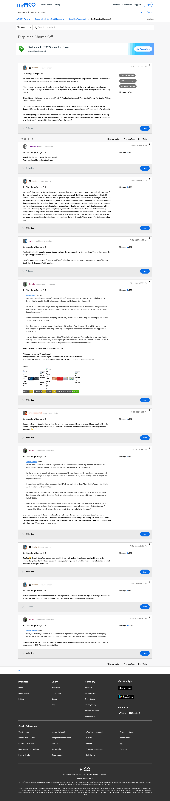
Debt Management (127, 75)
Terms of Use (90, 693)
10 (128, 625)
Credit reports (57, 755)
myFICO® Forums (38, 12)
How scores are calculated (28, 749)
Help (140, 12)
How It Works (46, 4)
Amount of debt (58, 732)
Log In (148, 4)
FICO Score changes (128, 81)
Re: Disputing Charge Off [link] (101, 19)
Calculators (90, 755)
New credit (56, 749)
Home (20, 687)
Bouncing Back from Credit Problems (49, 19)
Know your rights (126, 732)
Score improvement (128, 86)
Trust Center (90, 699)
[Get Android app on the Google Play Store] (126, 696)
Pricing (57, 4)
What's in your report (94, 732)
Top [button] (21, 670)
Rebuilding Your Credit (77, 19)
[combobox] (93, 27)
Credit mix (56, 743)
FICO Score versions (26, 743)
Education (116, 4)
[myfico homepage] (27, 5)
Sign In (149, 12)
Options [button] (150, 19)
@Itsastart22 (31, 295)
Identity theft (125, 737)
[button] (149, 64)
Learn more (107, 784)
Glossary (123, 749)
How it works (23, 693)
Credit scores (23, 732)
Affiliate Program (92, 710)
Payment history (24, 755)
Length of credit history (61, 737)
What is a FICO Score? (27, 737)
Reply (144, 128)
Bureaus (89, 737)
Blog (53, 705)
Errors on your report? (95, 749)
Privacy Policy (90, 705)
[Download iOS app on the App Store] (125, 688)
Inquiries (89, 743)
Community (127, 4)
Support (137, 4)
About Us (89, 687)
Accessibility (90, 716)
